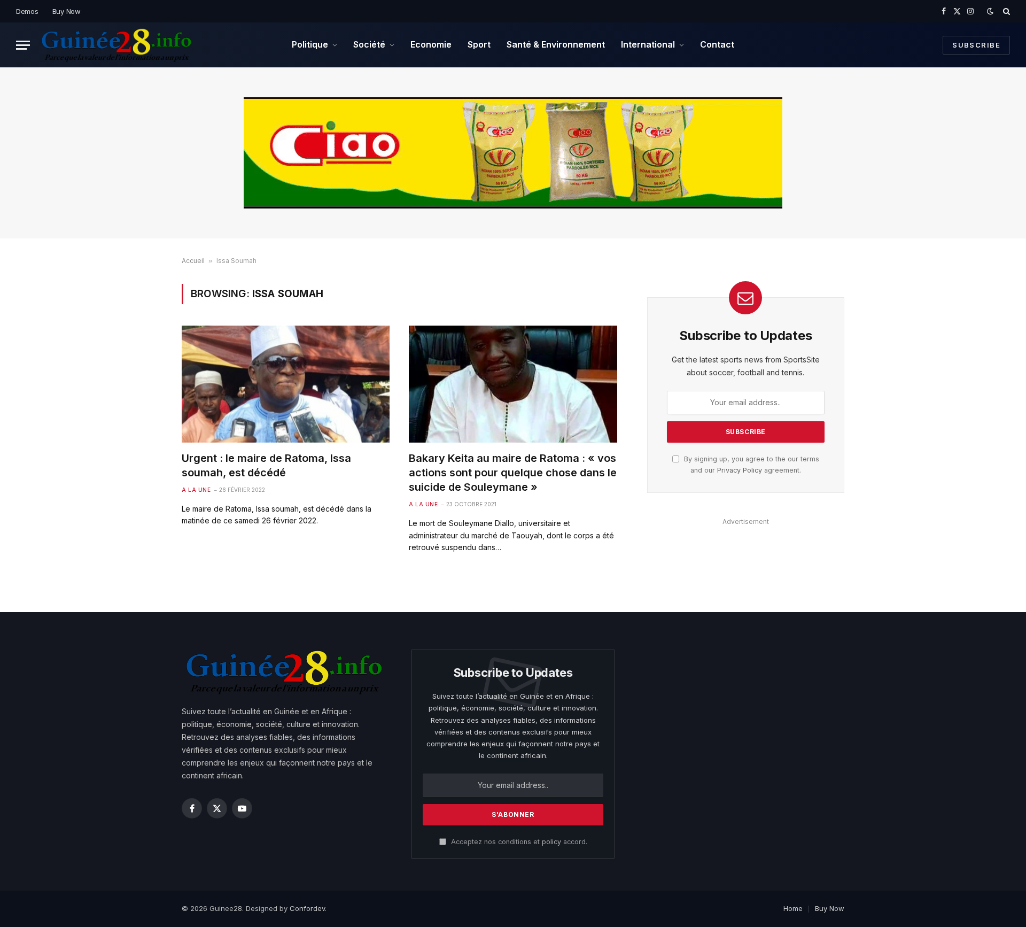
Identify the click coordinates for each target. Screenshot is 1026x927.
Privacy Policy (739, 470)
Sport (479, 44)
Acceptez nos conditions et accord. (518, 842)
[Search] (1005, 11)
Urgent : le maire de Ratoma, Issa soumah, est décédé (266, 465)
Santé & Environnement (556, 44)
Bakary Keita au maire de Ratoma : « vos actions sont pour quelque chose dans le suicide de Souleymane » (513, 472)
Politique (310, 44)
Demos (27, 11)
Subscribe (976, 45)
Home (793, 908)
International (648, 44)
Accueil (193, 261)
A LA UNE (196, 489)
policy (551, 842)
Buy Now (66, 11)
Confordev (307, 908)
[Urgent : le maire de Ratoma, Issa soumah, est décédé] (286, 384)
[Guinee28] (115, 44)
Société (369, 44)
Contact (717, 44)
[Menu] (23, 45)
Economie (431, 44)
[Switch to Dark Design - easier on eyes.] (990, 11)
